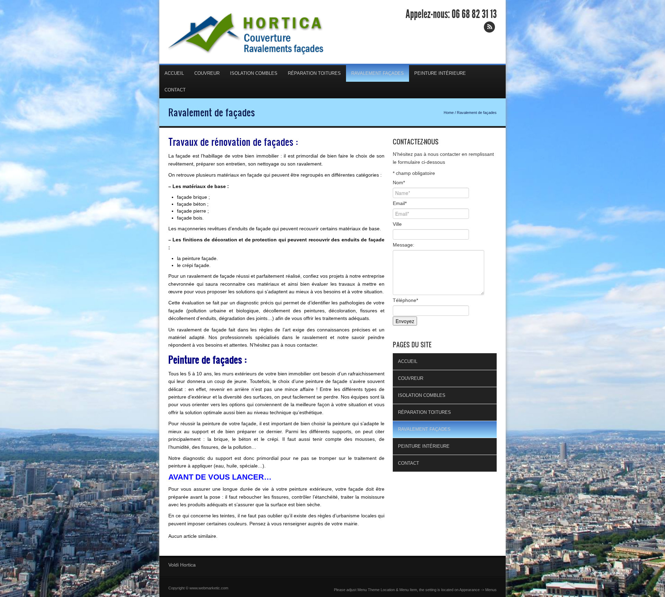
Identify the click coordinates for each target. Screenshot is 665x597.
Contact (175, 89)
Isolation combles (253, 73)
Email (400, 203)
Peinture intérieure (440, 73)
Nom (399, 182)
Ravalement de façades (211, 112)
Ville (397, 224)
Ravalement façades (377, 73)
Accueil (174, 73)
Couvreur (207, 73)
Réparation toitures (314, 73)
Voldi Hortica (182, 565)
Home (449, 112)
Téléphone (405, 300)
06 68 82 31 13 (474, 14)
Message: (403, 245)
